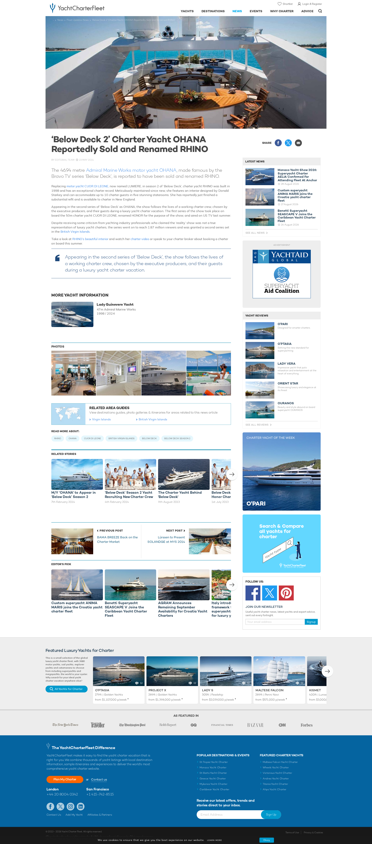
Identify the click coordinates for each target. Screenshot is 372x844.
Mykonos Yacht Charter (213, 784)
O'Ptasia (102, 690)
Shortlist (288, 3)
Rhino (57, 438)
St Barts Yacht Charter (213, 773)
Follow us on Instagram (70, 806)
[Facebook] (252, 593)
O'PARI (283, 324)
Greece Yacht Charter (213, 778)
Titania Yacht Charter (275, 784)
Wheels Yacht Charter (276, 767)
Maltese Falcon (269, 690)
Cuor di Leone (92, 438)
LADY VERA (286, 363)
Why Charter (282, 11)
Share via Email (298, 142)
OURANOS (286, 403)
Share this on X (288, 142)
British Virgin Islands (75, 231)
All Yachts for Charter (69, 689)
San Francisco (97, 789)
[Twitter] (269, 593)
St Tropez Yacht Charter (214, 762)
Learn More (214, 840)
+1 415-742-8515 (100, 794)
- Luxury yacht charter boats (89, 8)
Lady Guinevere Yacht (115, 304)
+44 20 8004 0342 (62, 794)
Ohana (73, 438)
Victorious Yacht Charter (277, 773)
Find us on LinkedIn (80, 806)
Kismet (315, 690)
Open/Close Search (320, 11)
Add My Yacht (74, 814)
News (237, 11)
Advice (307, 11)
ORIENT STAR (288, 383)
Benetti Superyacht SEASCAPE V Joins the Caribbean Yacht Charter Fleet (297, 216)
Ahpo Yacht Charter (274, 789)
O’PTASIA (285, 344)
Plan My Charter (64, 779)
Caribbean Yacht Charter (214, 789)
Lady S (207, 690)
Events (256, 11)
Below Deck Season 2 (177, 438)
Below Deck (149, 438)
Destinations (213, 11)
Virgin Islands (101, 419)
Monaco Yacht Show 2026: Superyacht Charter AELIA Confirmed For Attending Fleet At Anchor (297, 175)
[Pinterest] (286, 593)
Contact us (99, 779)
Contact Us (53, 814)
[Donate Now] (282, 274)
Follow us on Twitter (60, 806)
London (52, 789)
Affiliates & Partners (99, 814)
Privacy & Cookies (313, 832)
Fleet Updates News (78, 20)
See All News (255, 232)
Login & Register (312, 3)
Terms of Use (292, 832)
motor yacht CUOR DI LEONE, (87, 186)
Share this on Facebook (278, 142)
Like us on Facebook (50, 806)
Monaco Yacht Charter (213, 767)
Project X (157, 690)
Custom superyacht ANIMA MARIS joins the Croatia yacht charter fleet (295, 195)
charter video (140, 239)
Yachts (187, 11)
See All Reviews (257, 424)
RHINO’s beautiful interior (90, 239)
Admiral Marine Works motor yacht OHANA (131, 170)
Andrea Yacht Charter (276, 778)
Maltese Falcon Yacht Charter (280, 762)
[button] (232, 474)
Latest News (254, 161)
